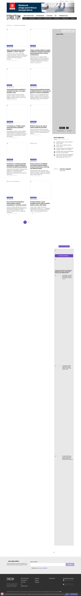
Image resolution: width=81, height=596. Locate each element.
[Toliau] (32, 222)
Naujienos (9, 85)
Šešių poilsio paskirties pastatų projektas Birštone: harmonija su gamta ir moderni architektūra (40, 91)
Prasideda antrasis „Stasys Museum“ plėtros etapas (64, 142)
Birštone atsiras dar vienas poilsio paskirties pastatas (38, 126)
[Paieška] (70, 15)
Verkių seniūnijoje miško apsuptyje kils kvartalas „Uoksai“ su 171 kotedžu (64, 149)
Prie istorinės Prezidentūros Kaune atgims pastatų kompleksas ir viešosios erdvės (16, 203)
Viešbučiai (33, 45)
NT (21, 584)
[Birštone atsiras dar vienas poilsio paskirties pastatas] (40, 114)
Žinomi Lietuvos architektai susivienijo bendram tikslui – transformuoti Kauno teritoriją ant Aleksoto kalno (39, 166)
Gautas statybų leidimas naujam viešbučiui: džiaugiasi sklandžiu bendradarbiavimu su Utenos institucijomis (40, 52)
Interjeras (24, 580)
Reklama (37, 580)
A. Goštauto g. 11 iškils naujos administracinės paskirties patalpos (16, 127)
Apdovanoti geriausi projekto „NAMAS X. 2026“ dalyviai (16, 50)
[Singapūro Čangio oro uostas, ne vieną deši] (59, 196)
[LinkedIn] (51, 580)
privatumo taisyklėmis (42, 568)
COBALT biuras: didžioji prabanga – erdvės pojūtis (64, 145)
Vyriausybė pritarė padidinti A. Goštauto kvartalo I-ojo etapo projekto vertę (16, 91)
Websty (60, 591)
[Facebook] (49, 580)
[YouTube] (51, 583)
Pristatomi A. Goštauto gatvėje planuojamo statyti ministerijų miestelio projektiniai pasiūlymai (17, 165)
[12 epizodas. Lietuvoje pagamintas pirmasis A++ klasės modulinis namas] (58, 319)
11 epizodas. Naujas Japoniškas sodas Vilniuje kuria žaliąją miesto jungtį (66, 367)
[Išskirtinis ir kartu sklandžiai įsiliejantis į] (69, 191)
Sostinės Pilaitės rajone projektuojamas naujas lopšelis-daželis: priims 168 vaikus (40, 203)
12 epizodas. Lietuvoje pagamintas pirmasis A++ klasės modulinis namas (67, 277)
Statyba (23, 582)
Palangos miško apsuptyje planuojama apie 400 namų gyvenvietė (64, 152)
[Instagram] (49, 583)
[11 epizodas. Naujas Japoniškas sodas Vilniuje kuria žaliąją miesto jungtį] (58, 409)
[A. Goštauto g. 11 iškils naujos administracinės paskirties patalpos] (17, 114)
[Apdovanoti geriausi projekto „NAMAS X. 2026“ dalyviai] (17, 38)
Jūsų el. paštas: (34, 561)
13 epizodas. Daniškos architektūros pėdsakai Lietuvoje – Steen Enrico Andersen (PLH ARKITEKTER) (63, 271)
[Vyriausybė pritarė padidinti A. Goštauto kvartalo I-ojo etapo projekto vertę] (17, 77)
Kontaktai (37, 582)
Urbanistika (24, 586)
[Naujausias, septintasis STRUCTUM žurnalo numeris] (59, 226)
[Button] (67, 128)
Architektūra (10, 45)
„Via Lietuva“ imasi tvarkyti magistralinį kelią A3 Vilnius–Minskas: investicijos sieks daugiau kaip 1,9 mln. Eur (64, 156)
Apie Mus (37, 578)
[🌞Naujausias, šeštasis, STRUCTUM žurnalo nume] (69, 232)
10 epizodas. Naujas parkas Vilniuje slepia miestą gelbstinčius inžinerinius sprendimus (67, 457)
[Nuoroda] (14, 17)
